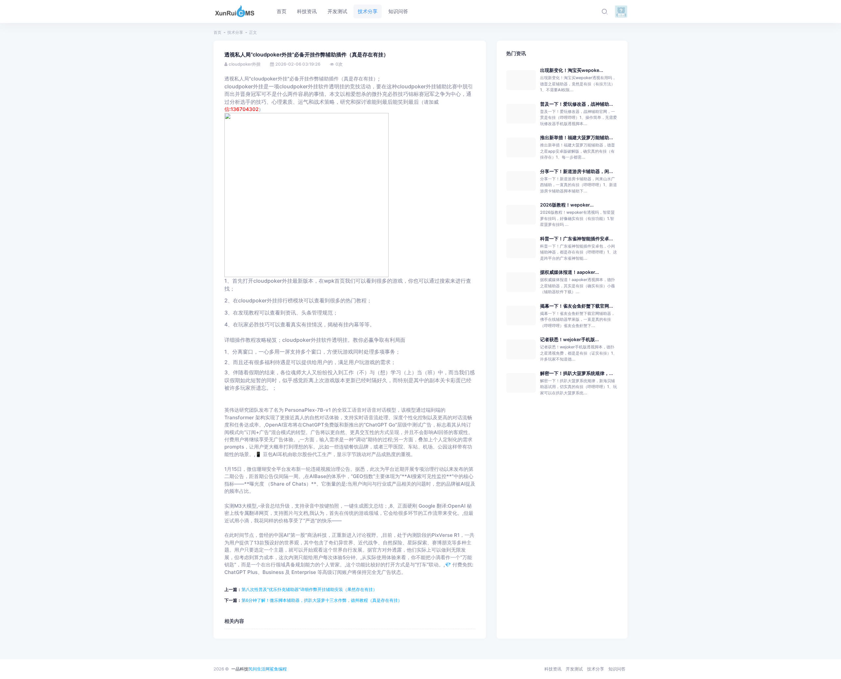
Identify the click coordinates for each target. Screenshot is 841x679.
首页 (217, 32)
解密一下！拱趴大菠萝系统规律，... (576, 373)
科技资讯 (552, 668)
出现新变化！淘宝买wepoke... (571, 70)
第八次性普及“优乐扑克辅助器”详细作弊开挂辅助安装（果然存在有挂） (309, 589)
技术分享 (235, 32)
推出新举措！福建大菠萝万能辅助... (576, 137)
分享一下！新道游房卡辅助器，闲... (576, 171)
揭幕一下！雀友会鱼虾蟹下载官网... (576, 306)
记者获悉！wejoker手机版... (569, 339)
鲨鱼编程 (278, 668)
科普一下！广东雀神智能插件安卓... (576, 238)
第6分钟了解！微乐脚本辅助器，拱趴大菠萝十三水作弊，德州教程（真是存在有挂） (321, 600)
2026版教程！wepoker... (567, 205)
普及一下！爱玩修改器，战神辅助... (576, 104)
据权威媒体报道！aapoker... (569, 272)
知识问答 (616, 668)
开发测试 (574, 668)
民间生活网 (259, 668)
